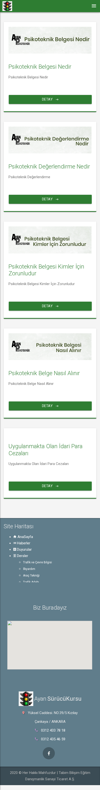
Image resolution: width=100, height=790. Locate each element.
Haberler (23, 543)
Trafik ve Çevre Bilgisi (37, 562)
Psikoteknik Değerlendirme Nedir (49, 166)
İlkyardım (29, 569)
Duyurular (24, 549)
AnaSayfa (25, 537)
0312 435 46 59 (53, 739)
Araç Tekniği (31, 575)
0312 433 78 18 (53, 730)
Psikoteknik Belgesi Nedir (39, 66)
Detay (47, 99)
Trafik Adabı (31, 582)
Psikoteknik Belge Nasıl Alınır (44, 373)
